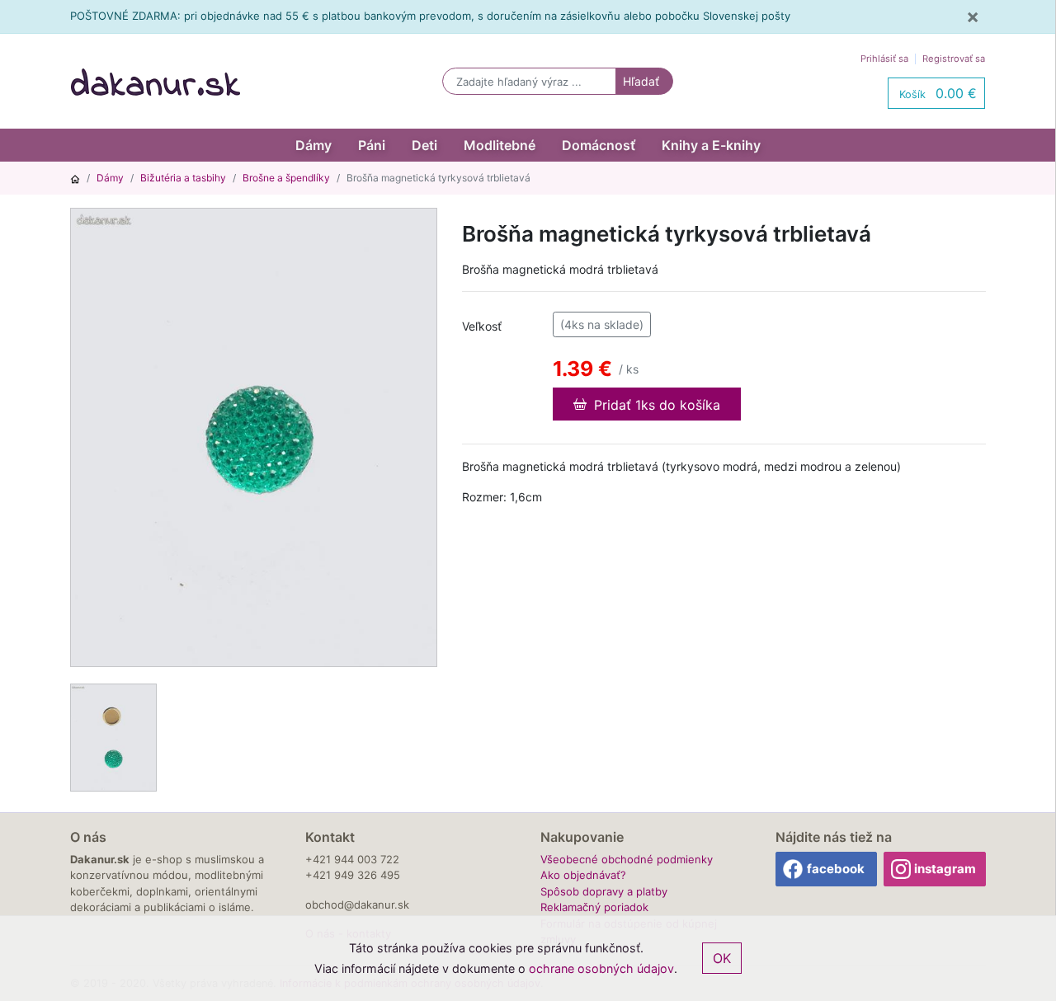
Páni (371, 145)
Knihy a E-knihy (711, 145)
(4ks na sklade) (602, 324)
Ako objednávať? (583, 874)
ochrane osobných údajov (601, 968)
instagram (945, 868)
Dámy (313, 145)
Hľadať (641, 81)
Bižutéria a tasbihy (183, 178)
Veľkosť (482, 326)
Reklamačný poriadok (594, 907)
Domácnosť (598, 145)
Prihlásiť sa (884, 58)
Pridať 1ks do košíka (655, 405)
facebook (836, 868)
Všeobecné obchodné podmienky (626, 859)
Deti (424, 145)
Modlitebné (499, 145)
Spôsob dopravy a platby (603, 891)
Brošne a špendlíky (286, 178)
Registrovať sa (953, 58)
